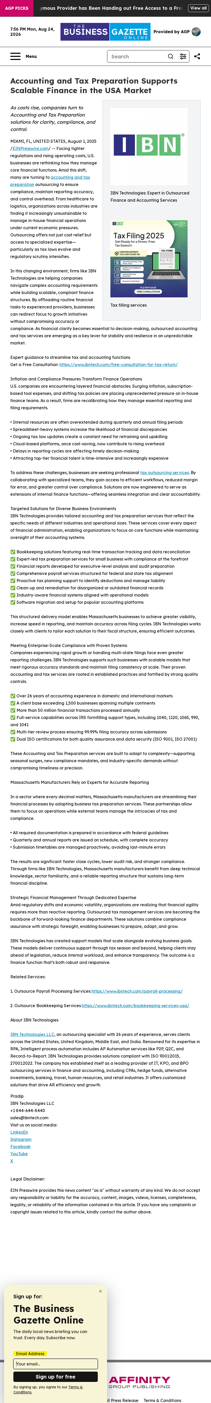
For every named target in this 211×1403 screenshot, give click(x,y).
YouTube (19, 1153)
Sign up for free (55, 1376)
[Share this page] (197, 56)
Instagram (20, 1139)
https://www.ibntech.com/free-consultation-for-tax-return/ (118, 364)
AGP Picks (16, 8)
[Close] (100, 1291)
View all (198, 8)
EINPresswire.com (30, 148)
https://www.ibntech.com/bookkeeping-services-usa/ (135, 1005)
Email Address (30, 1353)
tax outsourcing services (164, 472)
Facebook (20, 1146)
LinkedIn (19, 1132)
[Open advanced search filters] (183, 56)
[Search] (170, 56)
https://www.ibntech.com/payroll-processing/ (137, 991)
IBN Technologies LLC (32, 1034)
